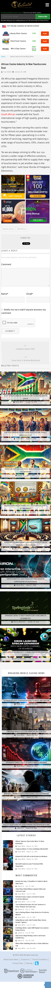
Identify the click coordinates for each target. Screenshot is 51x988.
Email (29, 294)
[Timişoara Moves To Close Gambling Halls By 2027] (26, 708)
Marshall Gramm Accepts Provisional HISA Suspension (26, 794)
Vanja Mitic (20, 402)
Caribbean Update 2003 (25, 349)
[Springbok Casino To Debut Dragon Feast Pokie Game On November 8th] (25, 591)
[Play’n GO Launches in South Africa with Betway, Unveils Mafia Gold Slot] (25, 408)
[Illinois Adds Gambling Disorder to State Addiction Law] (8, 946)
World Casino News (11, 960)
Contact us (25, 960)
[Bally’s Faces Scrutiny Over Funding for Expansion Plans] (26, 801)
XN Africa (22, 229)
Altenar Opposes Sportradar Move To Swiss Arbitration (26, 700)
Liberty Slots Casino (18, 33)
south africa (9, 229)
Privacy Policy (18, 963)
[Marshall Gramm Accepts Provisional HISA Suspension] (26, 770)
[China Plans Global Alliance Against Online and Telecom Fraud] (8, 891)
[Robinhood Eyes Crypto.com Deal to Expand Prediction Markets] (8, 899)
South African (8, 114)
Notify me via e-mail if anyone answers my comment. (23, 311)
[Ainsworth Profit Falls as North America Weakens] (26, 739)
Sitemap (29, 963)
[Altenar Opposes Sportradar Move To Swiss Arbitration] (26, 677)
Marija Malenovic (20, 549)
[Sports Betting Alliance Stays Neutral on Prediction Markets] (8, 915)
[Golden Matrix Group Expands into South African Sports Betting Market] (25, 481)
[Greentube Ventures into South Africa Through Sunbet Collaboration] (25, 445)
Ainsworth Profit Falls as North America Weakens (26, 762)
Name (4, 294)
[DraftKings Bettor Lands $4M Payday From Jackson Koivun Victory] (8, 930)
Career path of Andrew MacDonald (26, 360)
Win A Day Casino (18, 49)
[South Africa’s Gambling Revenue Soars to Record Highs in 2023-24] (25, 371)
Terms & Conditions (39, 960)
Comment (6, 264)
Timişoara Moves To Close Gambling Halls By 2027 (26, 732)
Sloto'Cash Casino (18, 41)
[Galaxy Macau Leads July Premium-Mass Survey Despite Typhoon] (8, 922)
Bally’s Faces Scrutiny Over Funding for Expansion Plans (26, 825)
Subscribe (42, 16)
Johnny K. (21, 475)
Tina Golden (7, 72)
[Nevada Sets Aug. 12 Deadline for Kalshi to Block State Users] (8, 884)
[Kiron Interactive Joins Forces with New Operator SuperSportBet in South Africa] (25, 555)
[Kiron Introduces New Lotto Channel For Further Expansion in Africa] (25, 628)
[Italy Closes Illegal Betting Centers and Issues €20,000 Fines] (8, 938)
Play (45, 33)
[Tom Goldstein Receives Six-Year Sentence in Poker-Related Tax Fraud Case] (8, 907)
